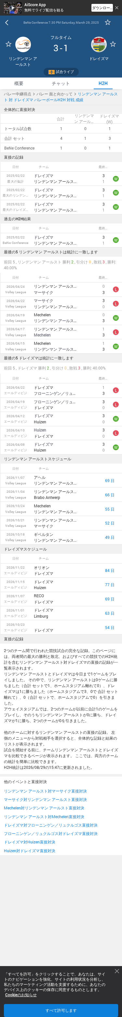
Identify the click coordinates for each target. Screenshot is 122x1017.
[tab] (19, 83)
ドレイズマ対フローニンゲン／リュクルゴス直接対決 (51, 825)
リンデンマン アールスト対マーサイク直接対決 (45, 790)
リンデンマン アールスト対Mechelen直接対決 (44, 816)
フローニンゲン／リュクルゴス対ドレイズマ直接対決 (51, 833)
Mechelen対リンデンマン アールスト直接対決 (44, 807)
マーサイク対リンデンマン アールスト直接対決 (45, 799)
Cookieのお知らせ (21, 995)
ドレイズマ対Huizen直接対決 (29, 841)
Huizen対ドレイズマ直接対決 (29, 850)
